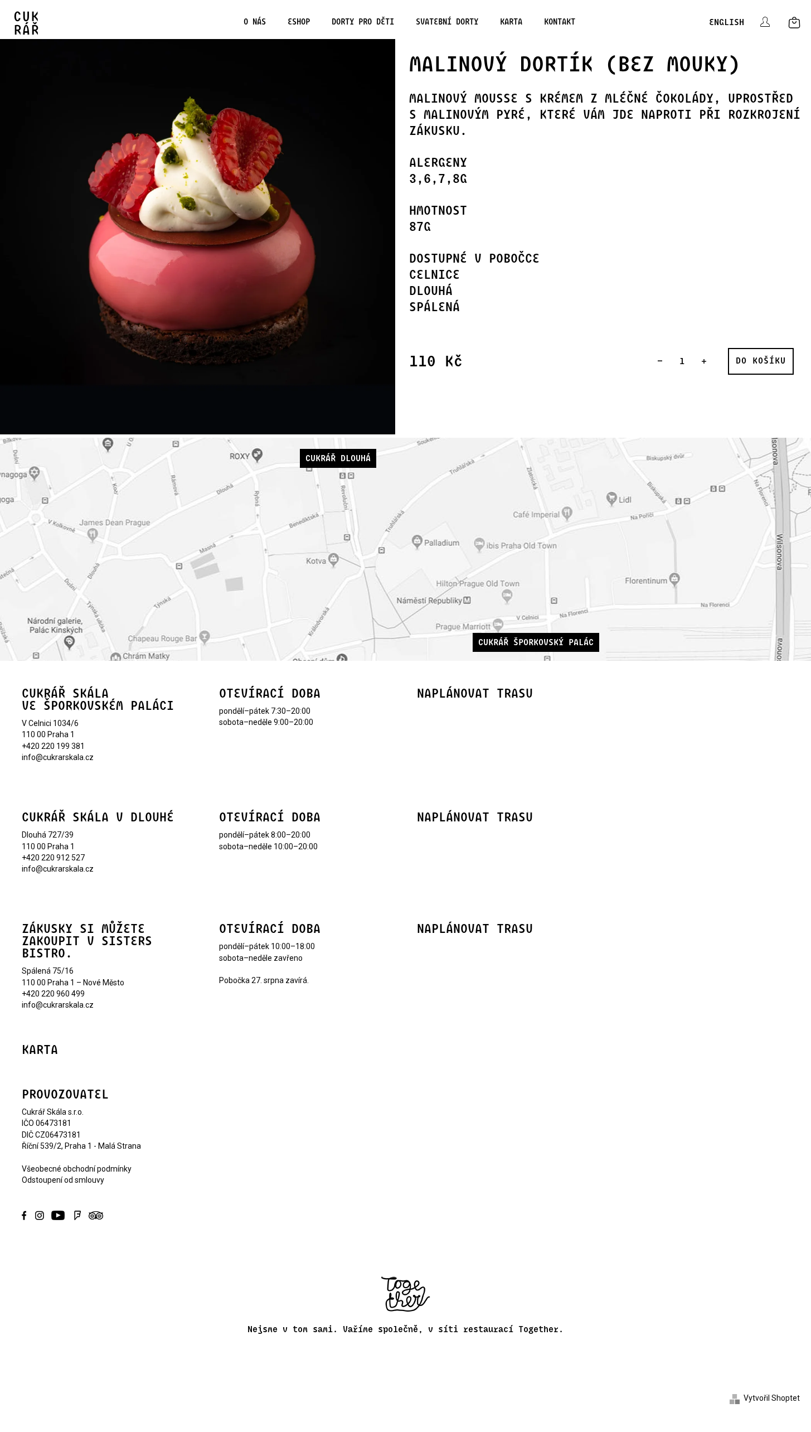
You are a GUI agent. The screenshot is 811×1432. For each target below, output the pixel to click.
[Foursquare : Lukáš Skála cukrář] (77, 1215)
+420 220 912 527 (53, 857)
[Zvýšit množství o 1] (704, 361)
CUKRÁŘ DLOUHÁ (338, 458)
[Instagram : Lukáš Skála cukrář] (39, 1215)
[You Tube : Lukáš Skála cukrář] (58, 1215)
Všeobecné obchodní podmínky (77, 1168)
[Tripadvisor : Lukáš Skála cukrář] (94, 1215)
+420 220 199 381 (53, 746)
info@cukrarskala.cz (58, 757)
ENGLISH (726, 22)
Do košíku (761, 361)
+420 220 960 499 (53, 993)
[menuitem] (251, 22)
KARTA (40, 1050)
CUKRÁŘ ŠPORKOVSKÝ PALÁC (536, 642)
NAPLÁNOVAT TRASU (475, 693)
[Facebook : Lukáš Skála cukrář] (27, 1215)
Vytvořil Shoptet (772, 1398)
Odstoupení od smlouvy (63, 1179)
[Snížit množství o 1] (660, 361)
